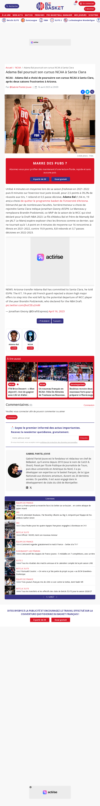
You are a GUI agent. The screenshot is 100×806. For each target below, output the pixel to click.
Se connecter (88, 3)
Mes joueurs (80, 15)
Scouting (93, 15)
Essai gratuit (61, 179)
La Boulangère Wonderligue (82, 20)
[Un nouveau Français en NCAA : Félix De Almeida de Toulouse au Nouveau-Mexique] (53, 372)
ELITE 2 (58, 20)
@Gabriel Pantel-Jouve (21, 87)
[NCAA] (30, 336)
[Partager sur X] (87, 92)
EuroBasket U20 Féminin (28, 551)
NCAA (18, 67)
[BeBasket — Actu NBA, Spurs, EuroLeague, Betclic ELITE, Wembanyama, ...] (50, 6)
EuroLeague (31, 20)
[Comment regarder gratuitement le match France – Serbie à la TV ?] (10, 543)
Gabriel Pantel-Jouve (38, 453)
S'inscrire (84, 438)
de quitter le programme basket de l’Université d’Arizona (54, 201)
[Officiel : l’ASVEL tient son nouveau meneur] (10, 533)
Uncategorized (78, 384)
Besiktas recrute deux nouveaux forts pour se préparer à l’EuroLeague (82, 391)
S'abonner (89, 9)
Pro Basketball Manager (59, 15)
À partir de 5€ (39, 179)
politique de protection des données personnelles (58, 442)
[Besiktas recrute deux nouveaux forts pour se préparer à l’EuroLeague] (83, 372)
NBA (46, 20)
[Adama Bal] (14, 336)
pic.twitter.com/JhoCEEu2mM (23, 305)
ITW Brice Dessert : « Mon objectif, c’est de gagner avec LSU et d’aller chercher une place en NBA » (22, 395)
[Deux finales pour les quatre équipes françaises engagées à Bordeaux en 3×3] (10, 524)
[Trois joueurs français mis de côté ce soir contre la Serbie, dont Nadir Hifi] (10, 580)
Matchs (29, 15)
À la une (6, 15)
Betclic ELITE (13, 20)
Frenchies (39, 15)
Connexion (89, 405)
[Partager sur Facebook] (83, 92)
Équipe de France (24, 503)
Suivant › (57, 321)
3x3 (17, 512)
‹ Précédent (43, 321)
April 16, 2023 (57, 311)
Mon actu (18, 15)
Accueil (9, 67)
